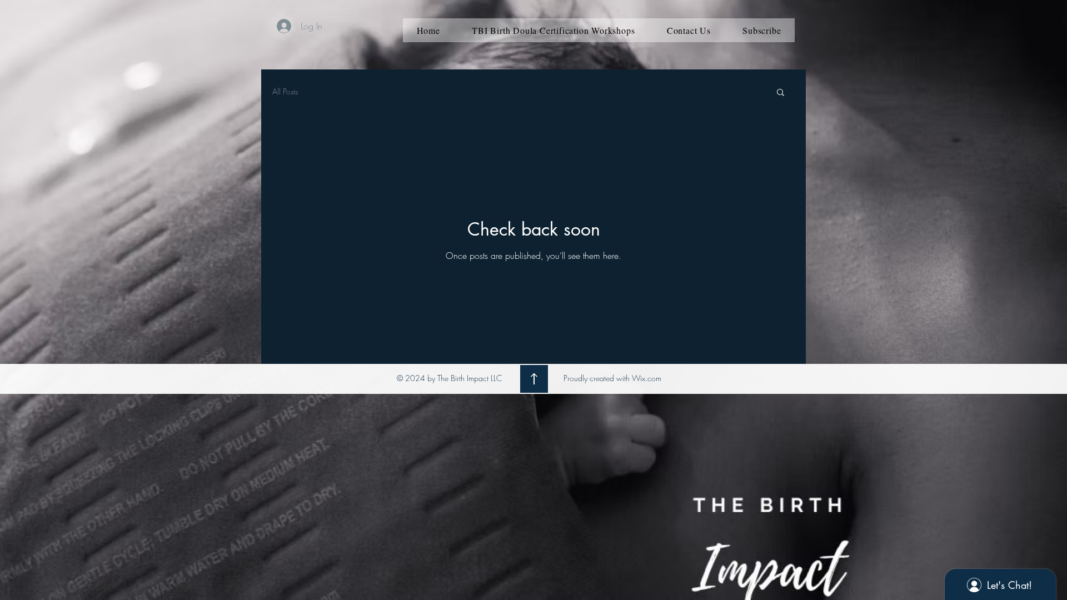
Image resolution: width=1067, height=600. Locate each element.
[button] (780, 93)
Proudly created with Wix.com (612, 378)
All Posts (285, 91)
